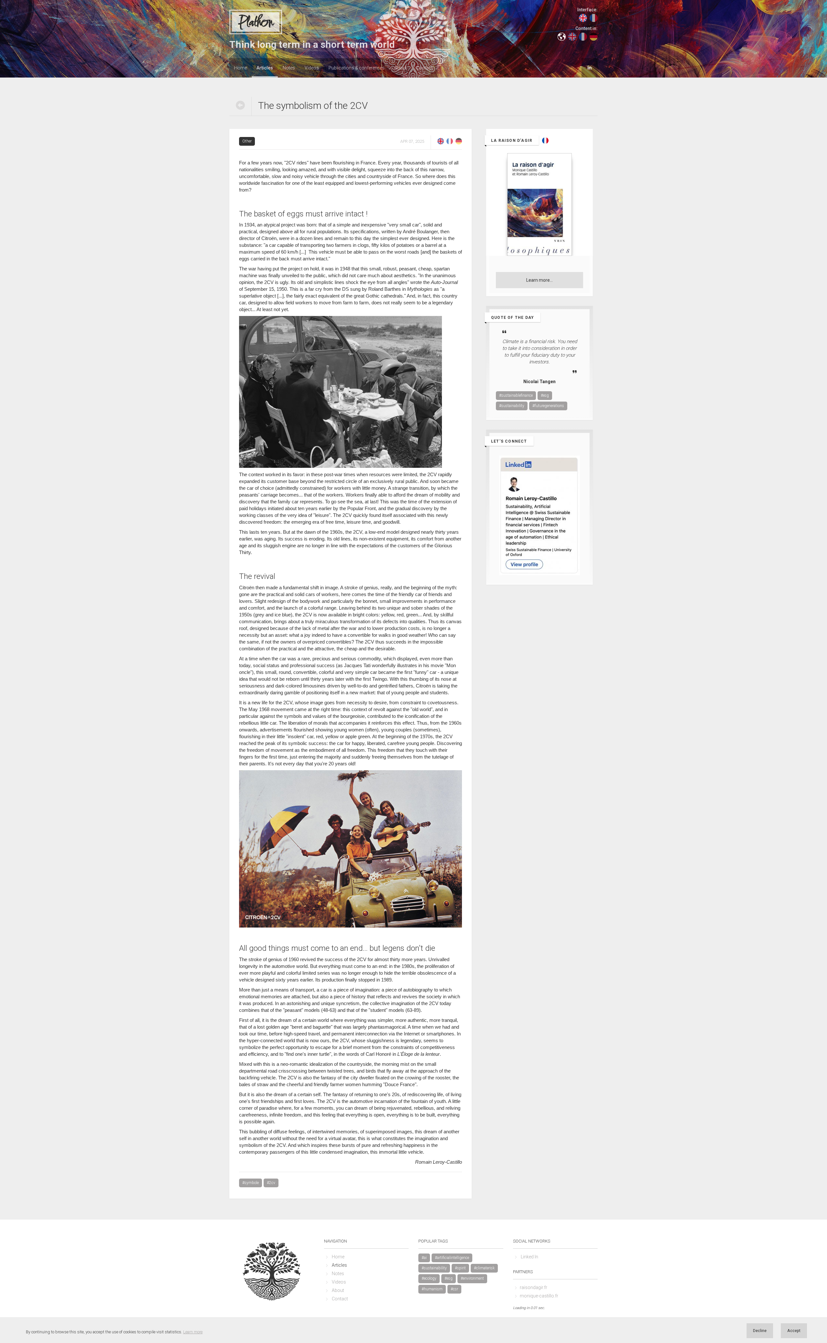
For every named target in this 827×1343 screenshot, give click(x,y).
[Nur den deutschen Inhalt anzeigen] (594, 36)
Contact (424, 67)
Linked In (529, 1256)
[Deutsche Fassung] (458, 140)
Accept (794, 1330)
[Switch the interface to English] (583, 17)
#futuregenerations (548, 406)
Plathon (255, 22)
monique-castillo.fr (539, 1295)
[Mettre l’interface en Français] (594, 17)
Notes (289, 67)
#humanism (432, 1289)
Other (247, 141)
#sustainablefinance (516, 395)
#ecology (429, 1278)
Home (240, 67)
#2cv (271, 1182)
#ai (424, 1257)
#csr (454, 1289)
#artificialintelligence (452, 1257)
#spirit (460, 1268)
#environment (472, 1278)
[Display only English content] (572, 36)
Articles (264, 67)
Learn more (193, 1331)
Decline (760, 1330)
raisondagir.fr (533, 1287)
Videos (312, 67)
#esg (545, 395)
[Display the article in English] (440, 140)
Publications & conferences (357, 67)
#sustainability (511, 406)
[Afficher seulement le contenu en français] (583, 36)
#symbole (250, 1182)
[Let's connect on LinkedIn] (589, 67)
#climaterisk (484, 1268)
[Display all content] (562, 36)
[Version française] (449, 140)
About (400, 67)
